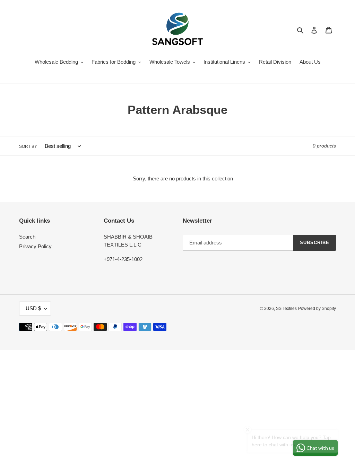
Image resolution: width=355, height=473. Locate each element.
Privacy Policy (35, 246)
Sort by (28, 146)
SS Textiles (286, 308)
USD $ (33, 308)
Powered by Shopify (317, 308)
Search (27, 237)
